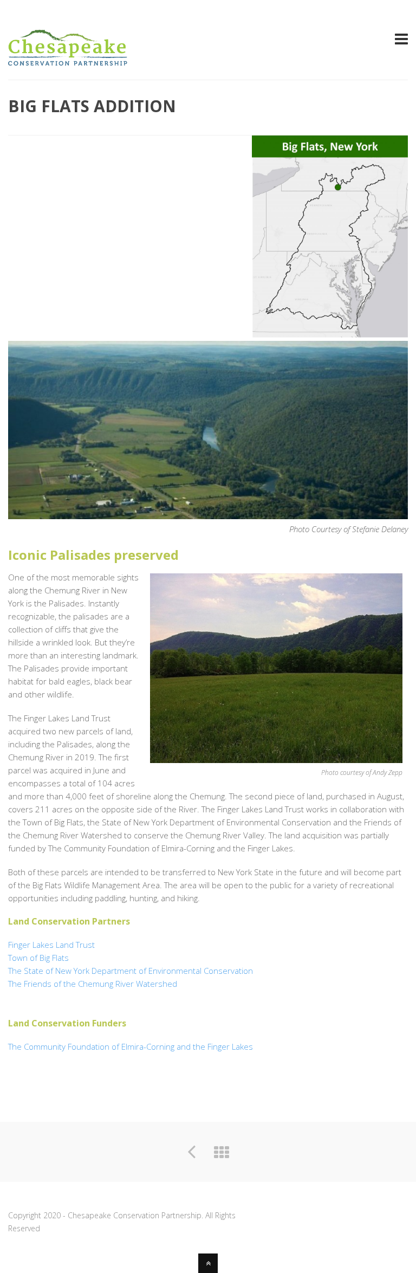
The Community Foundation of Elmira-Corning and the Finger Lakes (130, 1046)
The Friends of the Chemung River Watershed (92, 983)
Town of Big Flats (38, 957)
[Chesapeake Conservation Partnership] (67, 59)
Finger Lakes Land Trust (51, 944)
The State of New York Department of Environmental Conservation (130, 970)
